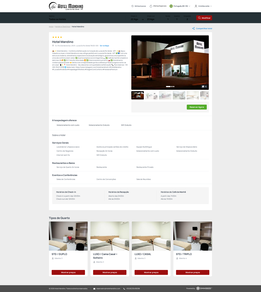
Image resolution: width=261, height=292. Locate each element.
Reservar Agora (197, 107)
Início (51, 26)
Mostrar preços (68, 272)
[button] (168, 86)
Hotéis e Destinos (62, 26)
